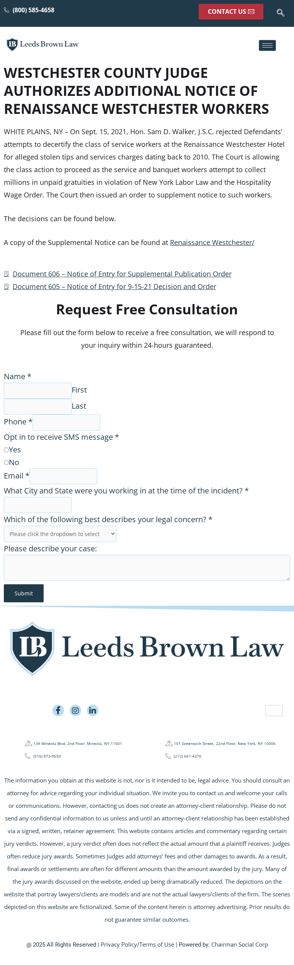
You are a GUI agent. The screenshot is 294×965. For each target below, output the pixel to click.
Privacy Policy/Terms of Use (137, 944)
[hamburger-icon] (267, 45)
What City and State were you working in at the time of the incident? (126, 490)
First (79, 390)
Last (79, 406)
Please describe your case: (50, 548)
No (14, 462)
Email (16, 475)
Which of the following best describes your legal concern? (108, 519)
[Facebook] (58, 710)
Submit (24, 593)
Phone (18, 422)
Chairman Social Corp (239, 944)
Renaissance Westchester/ (212, 242)
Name (17, 376)
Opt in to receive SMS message (61, 437)
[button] (280, 13)
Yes (15, 449)
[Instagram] (75, 710)
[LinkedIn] (92, 710)
